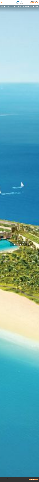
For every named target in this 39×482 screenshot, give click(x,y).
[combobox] (19, 9)
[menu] (19, 7)
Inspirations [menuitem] (32, 6)
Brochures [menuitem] (18, 8)
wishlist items (5, 2)
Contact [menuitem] (14, 8)
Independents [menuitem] (24, 8)
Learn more (22, 480)
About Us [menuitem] (36, 6)
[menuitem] (3, 6)
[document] (19, 479)
